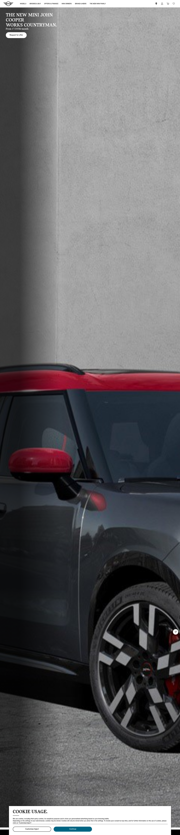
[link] (97, 3)
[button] (162, 3)
